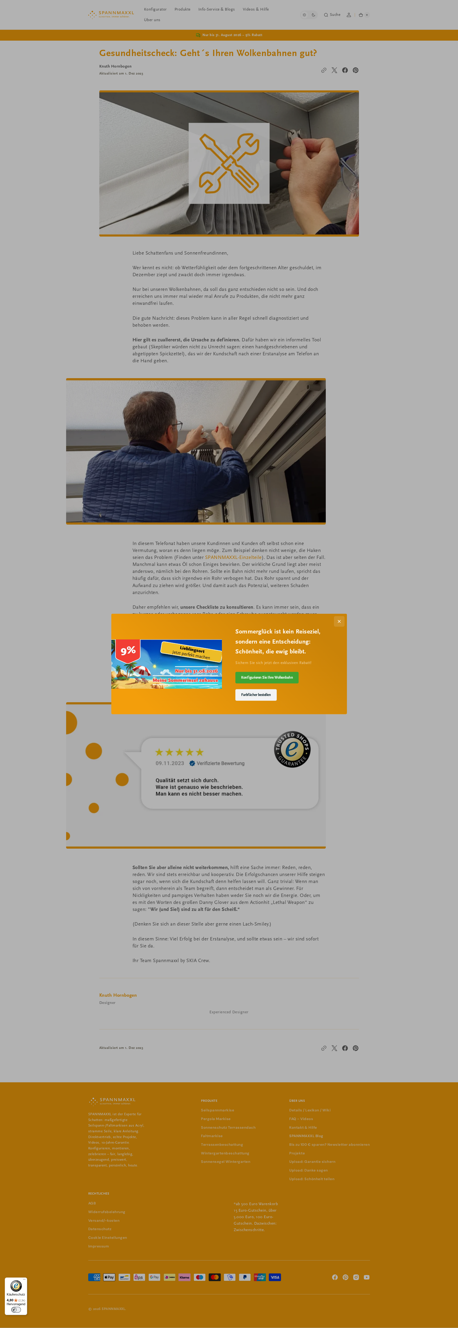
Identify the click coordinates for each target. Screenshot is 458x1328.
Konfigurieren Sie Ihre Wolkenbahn (267, 677)
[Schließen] (339, 621)
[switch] (16, 1310)
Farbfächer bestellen (256, 695)
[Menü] (24, 1280)
